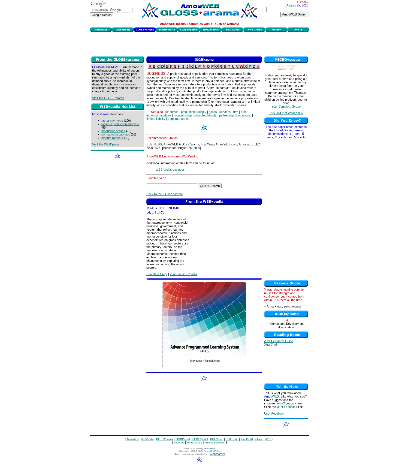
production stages (113, 131)
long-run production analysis (120, 124)
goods (213, 112)
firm (235, 112)
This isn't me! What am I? (286, 113)
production (188, 112)
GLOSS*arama (164, 439)
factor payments (112, 120)
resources (171, 112)
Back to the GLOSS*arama (164, 194)
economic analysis (158, 115)
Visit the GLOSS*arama (108, 98)
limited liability (155, 119)
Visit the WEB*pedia (105, 144)
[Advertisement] (199, 43)
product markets (112, 138)
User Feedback (287, 407)
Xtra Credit (271, 344)
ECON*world (182, 439)
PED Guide (232, 439)
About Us (179, 442)
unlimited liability (205, 115)
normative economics (115, 134)
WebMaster (217, 454)
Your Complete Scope (286, 106)
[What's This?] (286, 69)
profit (244, 112)
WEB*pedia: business (170, 169)
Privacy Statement (215, 442)
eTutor (259, 439)
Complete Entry (156, 274)
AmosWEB (133, 439)
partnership (226, 115)
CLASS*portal (200, 439)
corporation (243, 115)
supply (201, 112)
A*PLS (268, 439)
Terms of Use (194, 442)
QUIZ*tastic (216, 439)
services (225, 112)
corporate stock (178, 119)
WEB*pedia (147, 439)
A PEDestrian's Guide (278, 341)
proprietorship (183, 115)
